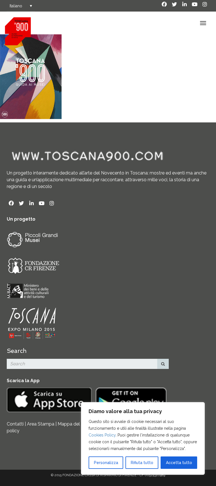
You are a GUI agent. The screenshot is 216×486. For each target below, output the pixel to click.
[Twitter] (174, 4)
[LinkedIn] (184, 4)
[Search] (163, 364)
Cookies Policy (102, 435)
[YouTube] (195, 4)
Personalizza (106, 462)
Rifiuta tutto (142, 462)
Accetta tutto (179, 462)
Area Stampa (40, 424)
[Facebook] (164, 4)
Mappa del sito (73, 424)
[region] (143, 438)
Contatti (15, 424)
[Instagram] (205, 4)
